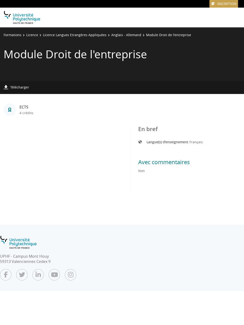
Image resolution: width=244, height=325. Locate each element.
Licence (32, 35)
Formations (12, 35)
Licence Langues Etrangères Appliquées (75, 35)
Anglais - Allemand (126, 35)
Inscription (226, 4)
